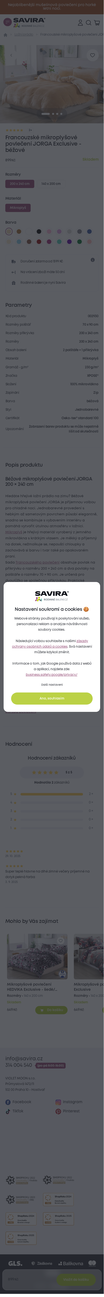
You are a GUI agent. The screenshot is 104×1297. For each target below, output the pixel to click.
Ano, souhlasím (52, 698)
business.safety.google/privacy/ (51, 674)
